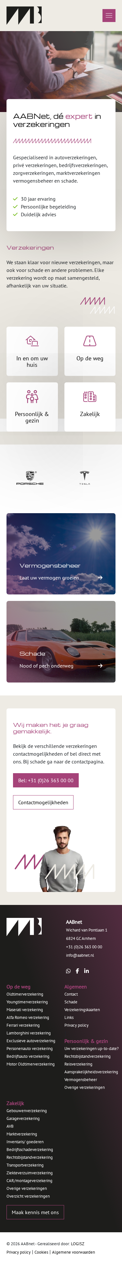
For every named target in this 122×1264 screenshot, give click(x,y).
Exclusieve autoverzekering (31, 1041)
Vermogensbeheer (80, 1079)
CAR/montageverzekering (29, 1180)
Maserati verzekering (25, 1009)
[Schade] (61, 641)
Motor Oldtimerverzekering (31, 1064)
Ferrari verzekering (23, 1025)
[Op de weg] (90, 351)
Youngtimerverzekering (27, 1002)
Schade (70, 1002)
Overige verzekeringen (84, 1087)
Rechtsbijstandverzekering (87, 1056)
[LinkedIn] (86, 971)
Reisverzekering (78, 1064)
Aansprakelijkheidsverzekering (91, 1072)
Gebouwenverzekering (27, 1110)
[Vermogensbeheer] (61, 553)
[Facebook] (77, 971)
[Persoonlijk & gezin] (32, 407)
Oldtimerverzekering (25, 994)
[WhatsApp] (68, 971)
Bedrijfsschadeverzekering (30, 1149)
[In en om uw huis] (32, 351)
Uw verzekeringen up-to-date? (91, 1048)
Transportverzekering (25, 1165)
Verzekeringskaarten (82, 1009)
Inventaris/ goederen (25, 1142)
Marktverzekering (22, 1134)
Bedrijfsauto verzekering (28, 1056)
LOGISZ (77, 1244)
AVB (10, 1126)
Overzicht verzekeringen (28, 1196)
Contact (71, 994)
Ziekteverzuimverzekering (30, 1173)
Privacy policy (76, 1025)
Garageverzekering (23, 1118)
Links (69, 1017)
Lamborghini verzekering (29, 1033)
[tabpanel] (61, 71)
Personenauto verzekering (30, 1048)
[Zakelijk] (90, 407)
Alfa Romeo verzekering (28, 1017)
